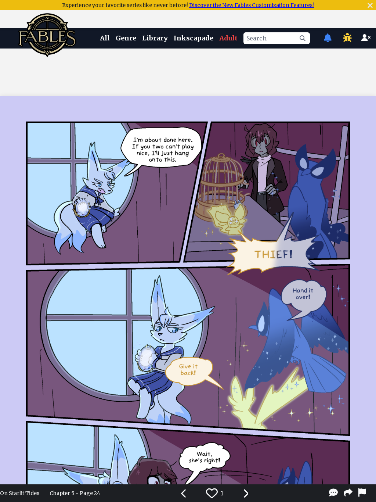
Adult (228, 38)
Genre (126, 38)
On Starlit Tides (19, 493)
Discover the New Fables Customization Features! (251, 5)
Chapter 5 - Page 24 (75, 493)
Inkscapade (193, 38)
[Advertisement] (188, 70)
